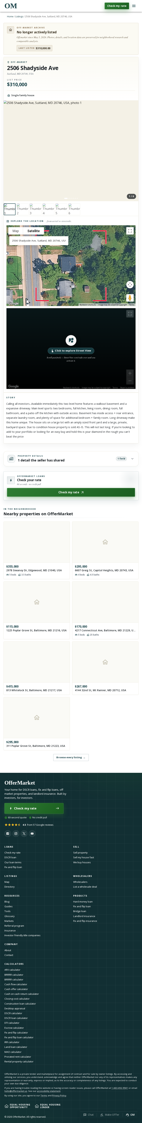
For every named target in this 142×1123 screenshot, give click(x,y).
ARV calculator (12, 969)
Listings (19, 16)
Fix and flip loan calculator (18, 1037)
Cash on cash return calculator (21, 994)
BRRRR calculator (13, 974)
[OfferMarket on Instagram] (16, 833)
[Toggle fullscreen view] (130, 231)
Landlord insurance (84, 916)
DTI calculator (11, 1022)
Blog (6, 901)
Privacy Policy (59, 1095)
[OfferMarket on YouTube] (32, 833)
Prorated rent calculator (17, 1056)
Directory (9, 886)
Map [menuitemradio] (16, 231)
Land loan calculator (15, 1047)
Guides (8, 906)
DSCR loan (10, 857)
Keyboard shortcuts (88, 305)
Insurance (10, 930)
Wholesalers (80, 882)
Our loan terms (12, 862)
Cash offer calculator (16, 989)
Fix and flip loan (13, 867)
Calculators (14, 964)
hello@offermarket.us (15, 1091)
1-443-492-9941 (119, 1088)
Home (10, 16)
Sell (76, 846)
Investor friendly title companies (22, 935)
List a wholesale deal (85, 886)
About (7, 950)
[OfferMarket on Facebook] (7, 833)
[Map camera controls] (130, 284)
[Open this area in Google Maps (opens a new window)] (13, 303)
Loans (8, 846)
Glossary (9, 916)
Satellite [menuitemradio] (33, 231)
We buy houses (82, 862)
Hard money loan (83, 901)
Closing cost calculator (17, 998)
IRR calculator (11, 1042)
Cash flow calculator (15, 984)
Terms (131, 305)
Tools (7, 911)
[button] (71, 348)
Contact (8, 955)
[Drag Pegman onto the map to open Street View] (130, 298)
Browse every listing (70, 757)
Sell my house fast (83, 857)
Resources (12, 895)
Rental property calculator (18, 1061)
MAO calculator (12, 1052)
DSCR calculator (13, 1013)
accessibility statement (48, 1091)
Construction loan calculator (20, 1003)
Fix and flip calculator (16, 1032)
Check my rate (116, 6)
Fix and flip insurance (85, 921)
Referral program (14, 925)
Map (6, 882)
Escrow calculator (14, 1027)
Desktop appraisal (14, 1008)
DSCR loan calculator (16, 1018)
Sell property (80, 852)
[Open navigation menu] (134, 6)
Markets (9, 921)
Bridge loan (79, 911)
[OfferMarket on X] (24, 833)
